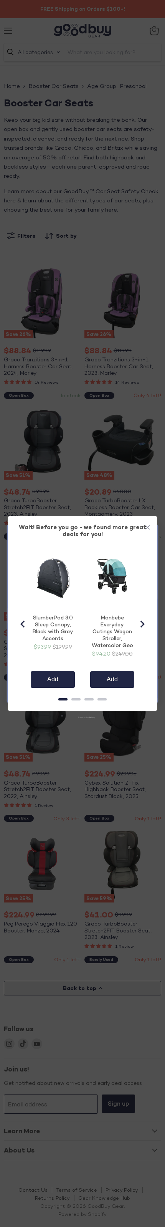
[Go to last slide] (23, 624)
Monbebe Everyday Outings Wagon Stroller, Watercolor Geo (112, 631)
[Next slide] (142, 624)
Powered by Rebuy (82, 717)
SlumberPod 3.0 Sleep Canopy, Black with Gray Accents (53, 627)
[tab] (63, 699)
